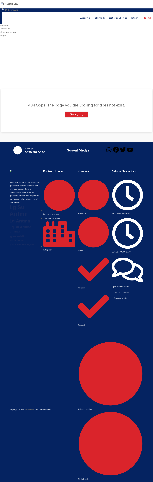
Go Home (76, 114)
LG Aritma (29, 410)
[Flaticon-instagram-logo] (27, 250)
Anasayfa (85, 18)
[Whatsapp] (109, 150)
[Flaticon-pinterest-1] (34, 250)
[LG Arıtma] (9, 4)
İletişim (134, 18)
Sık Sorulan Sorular (118, 18)
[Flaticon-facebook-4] (13, 250)
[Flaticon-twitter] (20, 250)
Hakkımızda (99, 18)
